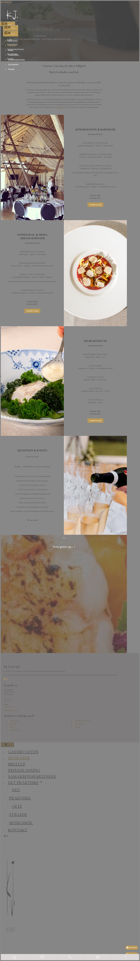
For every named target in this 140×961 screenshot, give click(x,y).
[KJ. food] (70, 16)
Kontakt (11, 69)
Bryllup (10, 50)
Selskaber (12, 45)
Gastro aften (12, 41)
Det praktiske (13, 64)
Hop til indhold (5, 2)
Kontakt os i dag (95, 205)
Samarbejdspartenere (16, 60)
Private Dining (13, 55)
